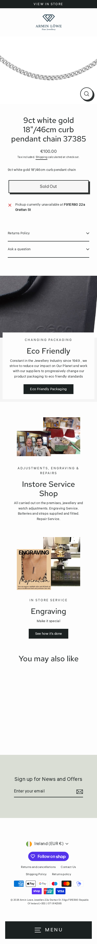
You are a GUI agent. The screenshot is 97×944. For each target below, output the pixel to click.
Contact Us (68, 867)
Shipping (42, 157)
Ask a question (19, 249)
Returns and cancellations (38, 867)
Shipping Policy (36, 874)
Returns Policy (19, 233)
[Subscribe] (79, 791)
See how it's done (48, 633)
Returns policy (61, 874)
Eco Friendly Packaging (48, 389)
